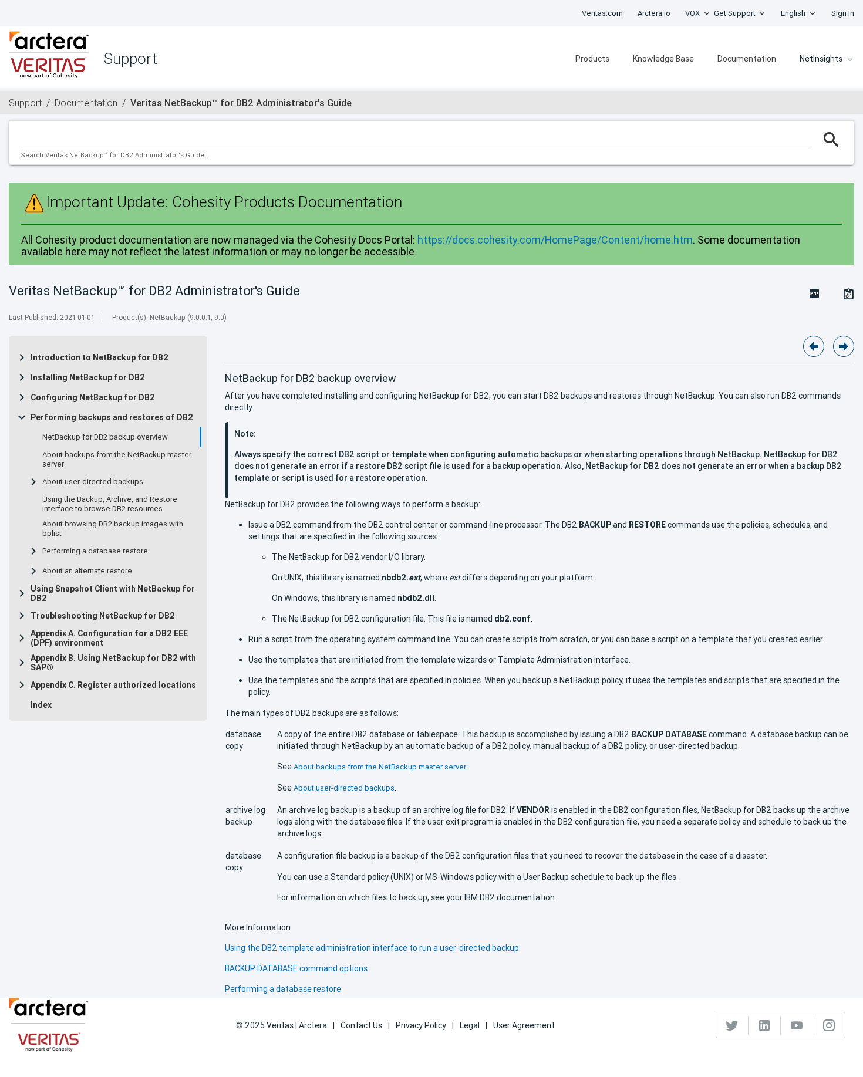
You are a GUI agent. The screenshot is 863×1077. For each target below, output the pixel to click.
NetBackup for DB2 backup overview (105, 437)
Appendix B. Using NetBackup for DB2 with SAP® (113, 662)
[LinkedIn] (765, 1025)
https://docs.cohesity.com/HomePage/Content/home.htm (555, 240)
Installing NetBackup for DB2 (88, 377)
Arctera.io (654, 13)
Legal (470, 1025)
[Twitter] (732, 1025)
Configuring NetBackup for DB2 (93, 397)
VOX (692, 13)
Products (592, 58)
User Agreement (524, 1025)
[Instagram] (829, 1025)
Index (41, 705)
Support (25, 103)
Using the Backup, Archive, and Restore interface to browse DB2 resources (109, 504)
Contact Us (361, 1025)
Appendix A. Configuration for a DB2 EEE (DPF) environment (109, 638)
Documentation (746, 58)
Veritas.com (602, 13)
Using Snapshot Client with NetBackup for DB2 (113, 593)
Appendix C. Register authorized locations (113, 685)
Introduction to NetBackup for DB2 (99, 357)
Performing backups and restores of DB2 (112, 417)
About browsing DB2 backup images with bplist (112, 528)
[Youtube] (797, 1025)
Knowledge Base (663, 58)
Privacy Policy (421, 1025)
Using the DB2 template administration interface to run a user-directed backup (372, 948)
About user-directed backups (92, 482)
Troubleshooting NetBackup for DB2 (103, 615)
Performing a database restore (95, 551)
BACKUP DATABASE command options (296, 968)
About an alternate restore (87, 571)
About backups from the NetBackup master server (116, 459)
